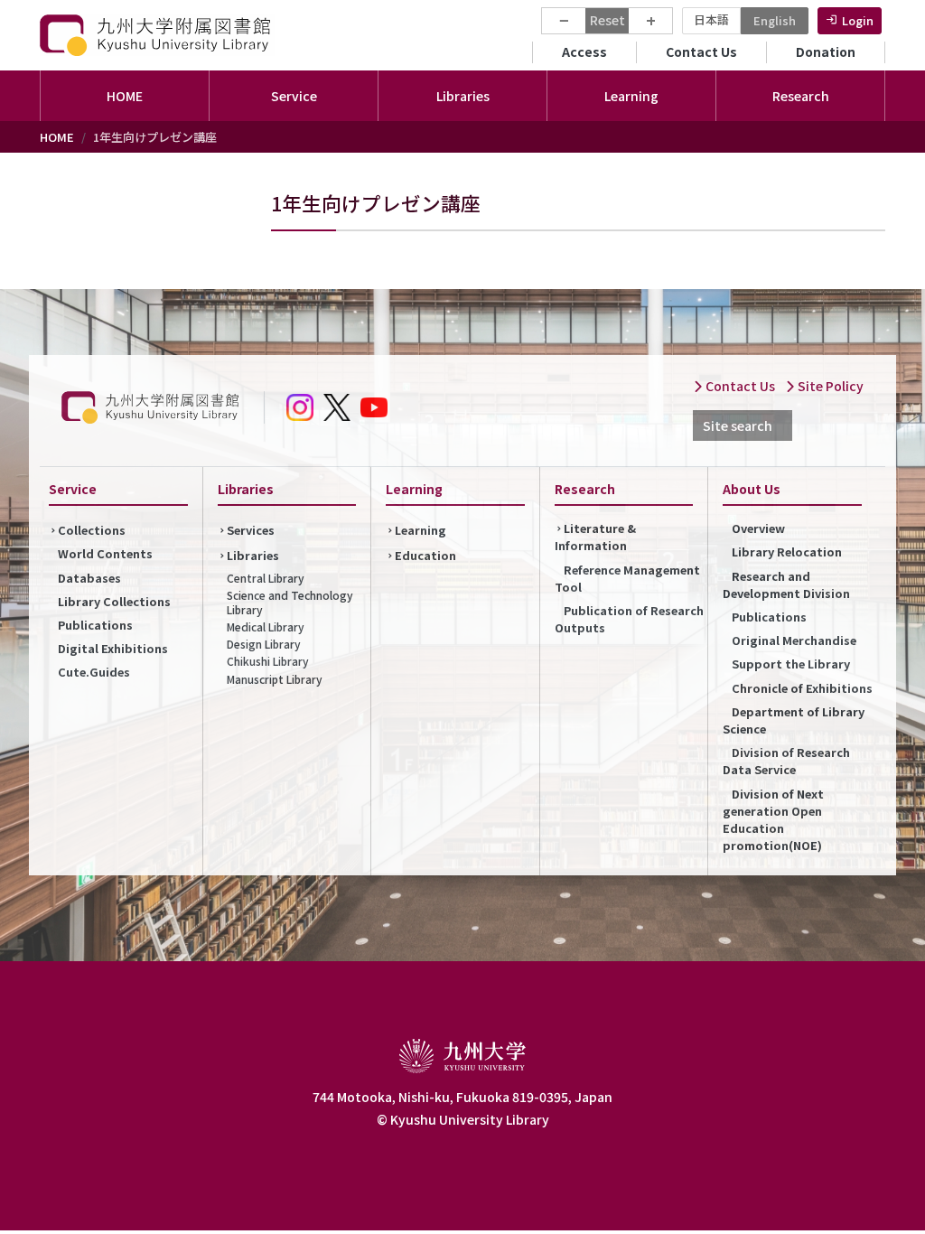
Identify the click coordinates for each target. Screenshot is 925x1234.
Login (858, 20)
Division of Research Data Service (786, 760)
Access (584, 51)
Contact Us (701, 51)
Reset (607, 20)
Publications (95, 624)
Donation (825, 51)
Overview (758, 528)
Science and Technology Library (290, 602)
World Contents (105, 553)
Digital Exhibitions (113, 648)
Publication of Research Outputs (629, 619)
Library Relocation (787, 551)
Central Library (265, 577)
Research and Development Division (786, 584)
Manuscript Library (274, 679)
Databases (89, 577)
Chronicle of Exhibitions (802, 687)
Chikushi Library (268, 660)
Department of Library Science (793, 720)
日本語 (711, 19)
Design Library (264, 643)
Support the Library (791, 663)
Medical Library (265, 626)
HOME (125, 96)
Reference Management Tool (627, 578)
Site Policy (829, 386)
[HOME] (157, 35)
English (774, 20)
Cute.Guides (94, 671)
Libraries (253, 555)
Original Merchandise (794, 640)
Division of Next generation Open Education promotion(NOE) (773, 820)
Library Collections (114, 601)
